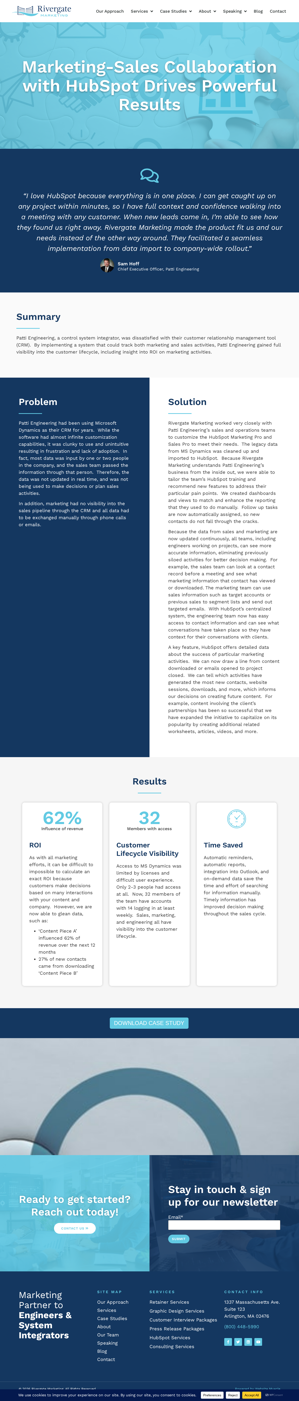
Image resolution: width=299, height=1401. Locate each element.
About (205, 11)
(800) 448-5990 (241, 1326)
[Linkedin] (248, 1342)
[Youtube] (258, 1342)
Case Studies (173, 11)
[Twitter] (238, 1342)
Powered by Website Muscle (257, 1389)
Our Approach (110, 11)
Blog (258, 11)
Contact (278, 11)
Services (139, 11)
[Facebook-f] (228, 1342)
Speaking (232, 11)
